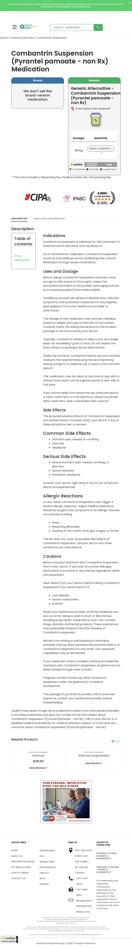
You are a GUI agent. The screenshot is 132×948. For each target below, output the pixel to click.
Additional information (49, 218)
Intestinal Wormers (22, 37)
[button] (9, 939)
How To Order (20, 872)
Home (4, 37)
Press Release (48, 867)
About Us (16, 856)
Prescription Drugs (23, 861)
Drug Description (22, 258)
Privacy (44, 873)
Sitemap (44, 884)
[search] (98, 27)
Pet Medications (21, 867)
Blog (43, 878)
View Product (38, 768)
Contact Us (18, 878)
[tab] (19, 219)
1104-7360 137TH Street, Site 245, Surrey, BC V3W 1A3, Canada (83, 861)
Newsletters (47, 861)
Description (19, 218)
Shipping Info (47, 850)
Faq (42, 856)
